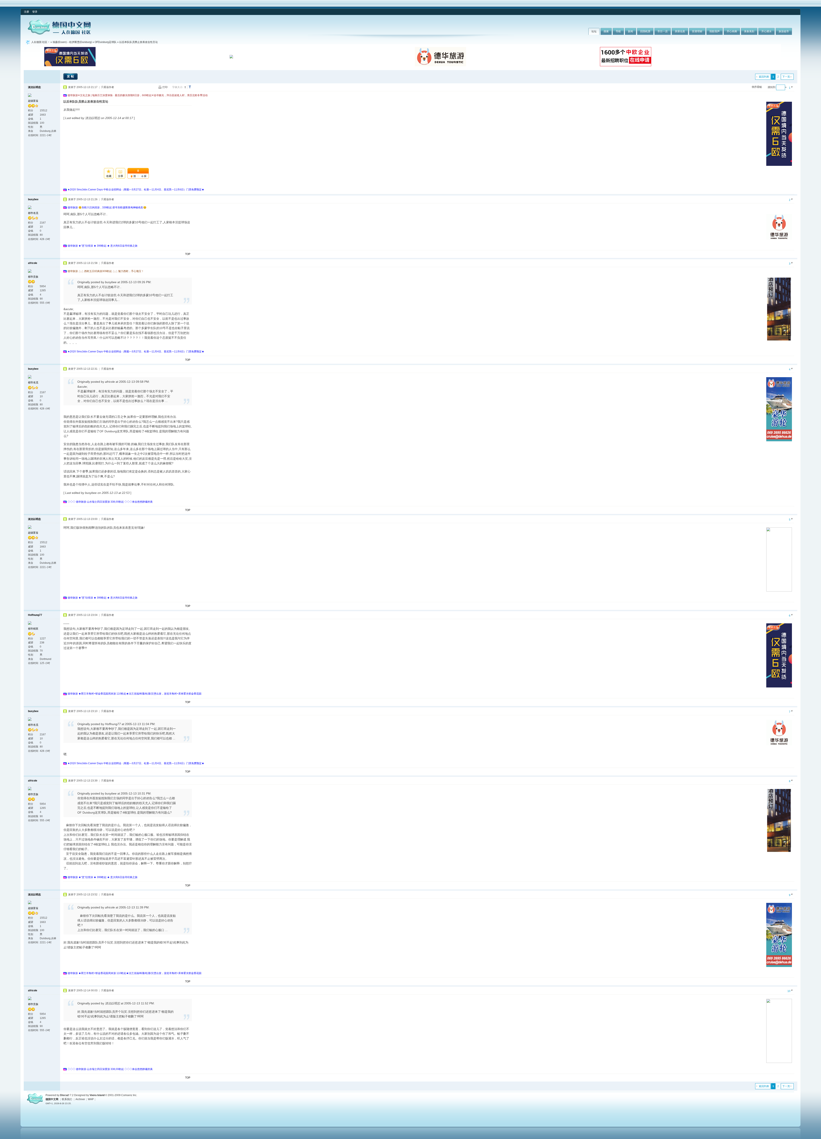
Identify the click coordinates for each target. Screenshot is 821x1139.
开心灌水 (766, 31)
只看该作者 (107, 87)
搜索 (606, 31)
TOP (187, 254)
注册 (26, 11)
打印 (165, 87)
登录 (34, 11)
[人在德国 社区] (59, 33)
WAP (91, 1099)
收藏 (108, 176)
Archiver (80, 1099)
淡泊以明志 (34, 87)
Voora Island (97, 1095)
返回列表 (764, 76)
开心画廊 (732, 31)
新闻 (630, 31)
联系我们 (67, 1099)
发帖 (71, 76)
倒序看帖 (757, 86)
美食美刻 (749, 31)
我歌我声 (714, 31)
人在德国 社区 (39, 42)
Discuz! (64, 1095)
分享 (120, 176)
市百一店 (662, 31)
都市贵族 (33, 276)
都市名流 (33, 213)
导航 (618, 31)
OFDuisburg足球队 (106, 42)
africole (32, 263)
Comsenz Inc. (129, 1095)
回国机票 (645, 31)
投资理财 (697, 31)
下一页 (786, 76)
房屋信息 (680, 31)
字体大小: (177, 87)
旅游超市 (784, 31)
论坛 (594, 31)
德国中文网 (52, 1099)
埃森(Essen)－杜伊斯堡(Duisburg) (72, 42)
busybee (33, 199)
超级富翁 (33, 100)
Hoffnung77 (35, 615)
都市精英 (33, 628)
